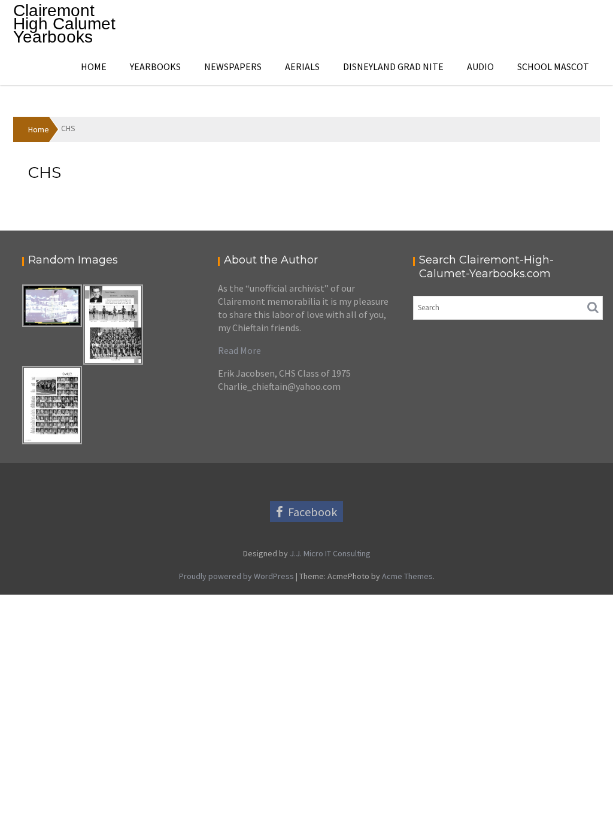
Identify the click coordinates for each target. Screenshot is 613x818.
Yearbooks (155, 66)
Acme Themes (407, 576)
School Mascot (553, 66)
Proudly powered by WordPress (236, 576)
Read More (239, 350)
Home (94, 66)
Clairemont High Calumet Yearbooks (64, 23)
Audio (480, 66)
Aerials (302, 66)
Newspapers (233, 66)
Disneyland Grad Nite (393, 66)
